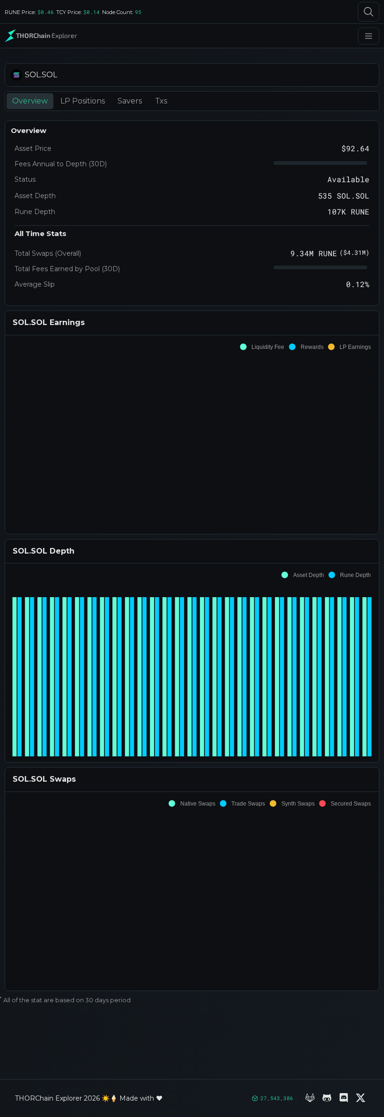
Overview (30, 100)
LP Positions (82, 100)
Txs (161, 100)
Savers (130, 100)
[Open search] (368, 11)
